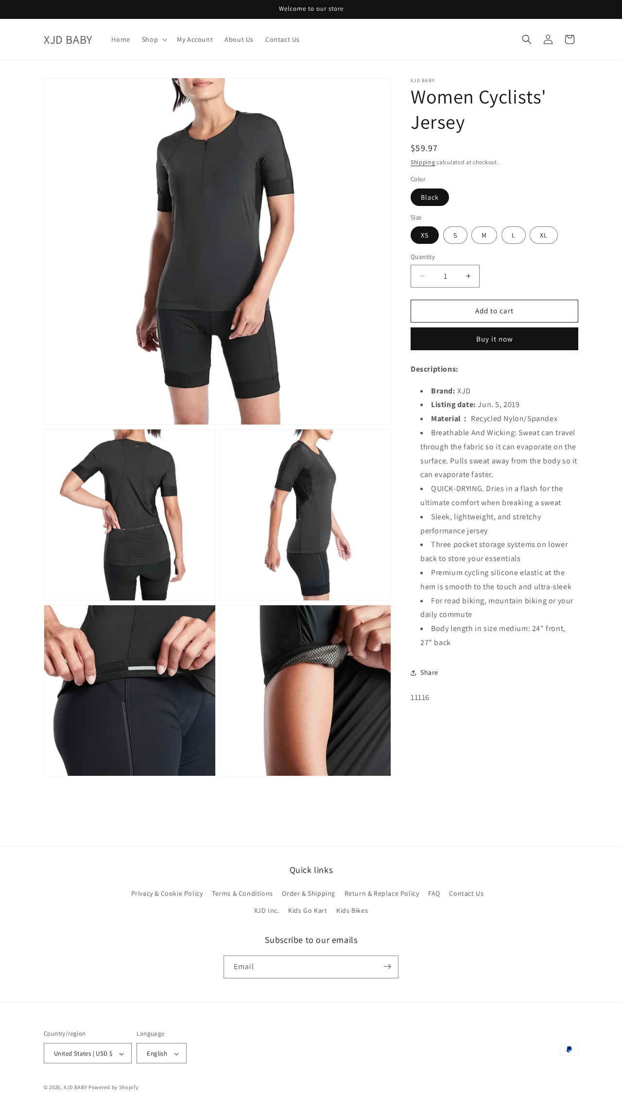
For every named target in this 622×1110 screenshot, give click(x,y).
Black (430, 197)
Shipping (423, 162)
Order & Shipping (308, 893)
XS (425, 235)
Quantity (423, 257)
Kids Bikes (352, 910)
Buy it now (494, 338)
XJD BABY (75, 1087)
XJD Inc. (266, 910)
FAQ (434, 893)
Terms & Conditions (242, 893)
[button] (153, 39)
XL (544, 235)
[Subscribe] (387, 966)
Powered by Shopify (113, 1087)
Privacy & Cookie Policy (167, 893)
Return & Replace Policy (382, 893)
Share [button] (429, 672)
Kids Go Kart (307, 910)
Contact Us (466, 893)
